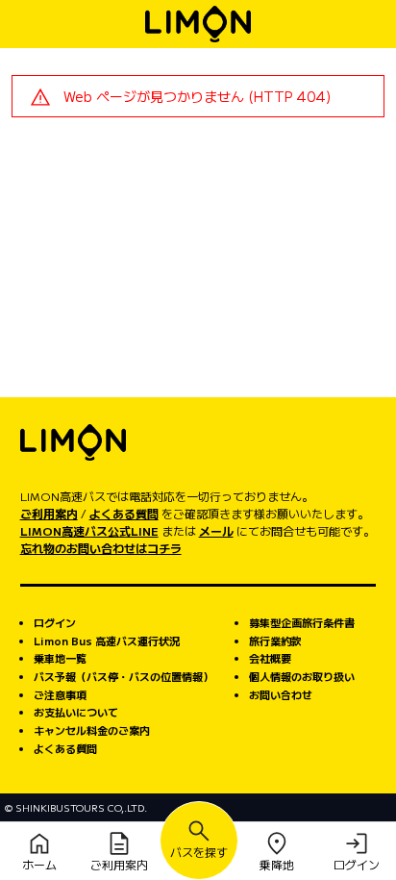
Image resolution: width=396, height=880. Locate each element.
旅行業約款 (275, 640)
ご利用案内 (49, 513)
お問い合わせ (280, 694)
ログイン (55, 622)
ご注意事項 (60, 694)
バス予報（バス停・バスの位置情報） (123, 676)
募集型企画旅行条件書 (302, 622)
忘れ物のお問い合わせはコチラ (101, 548)
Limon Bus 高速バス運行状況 (107, 640)
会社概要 (270, 658)
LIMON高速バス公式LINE (89, 530)
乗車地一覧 (60, 658)
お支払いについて (76, 711)
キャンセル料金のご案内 (92, 730)
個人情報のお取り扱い (302, 676)
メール (216, 530)
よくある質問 (124, 513)
